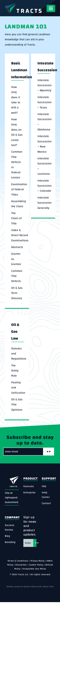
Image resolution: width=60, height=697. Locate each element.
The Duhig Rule (14, 370)
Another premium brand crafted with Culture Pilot (30, 586)
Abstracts (17, 247)
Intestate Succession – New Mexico (44, 144)
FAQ (44, 486)
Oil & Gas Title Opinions (17, 404)
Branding (10, 542)
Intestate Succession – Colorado (44, 186)
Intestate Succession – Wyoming (44, 85)
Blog (7, 536)
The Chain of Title (16, 218)
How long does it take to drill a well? (15, 100)
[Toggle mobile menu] (51, 8)
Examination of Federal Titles (19, 189)
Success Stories (9, 527)
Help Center (46, 494)
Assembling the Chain (18, 204)
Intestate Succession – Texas (44, 102)
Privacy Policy (37, 561)
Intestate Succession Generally (44, 203)
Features (28, 486)
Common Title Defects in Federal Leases (16, 164)
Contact (46, 503)
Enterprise (29, 492)
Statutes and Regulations (18, 353)
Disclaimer (21, 565)
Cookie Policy (36, 565)
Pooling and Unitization (18, 387)
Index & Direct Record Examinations (19, 235)
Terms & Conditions (18, 561)
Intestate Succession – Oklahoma (44, 122)
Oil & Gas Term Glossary (17, 293)
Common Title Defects (16, 276)
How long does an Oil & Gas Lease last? (17, 132)
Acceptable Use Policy (34, 569)
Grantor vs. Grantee (16, 259)
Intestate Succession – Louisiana (44, 166)
